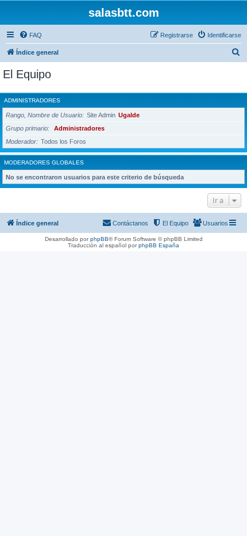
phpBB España (158, 245)
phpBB (99, 239)
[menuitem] (30, 35)
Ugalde (129, 115)
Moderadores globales (44, 162)
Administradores (32, 100)
